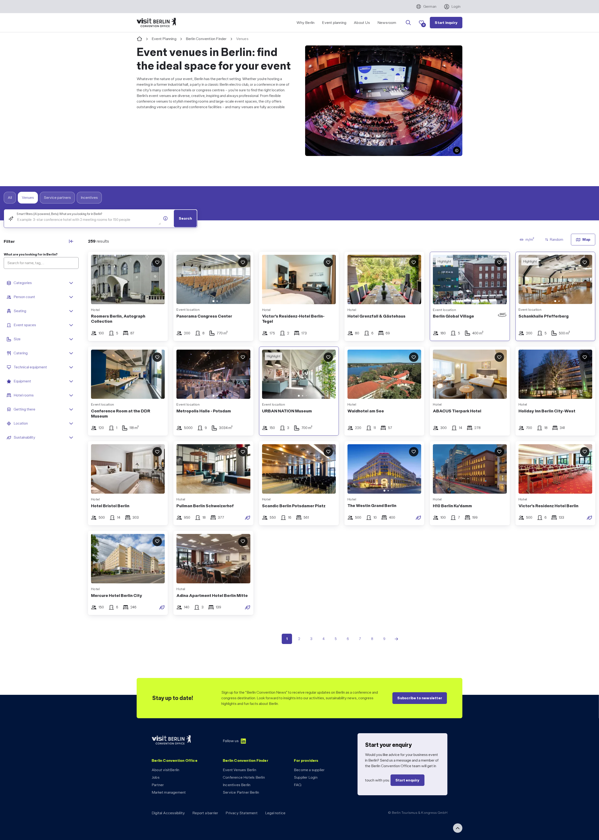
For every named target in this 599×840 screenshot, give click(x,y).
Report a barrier (205, 813)
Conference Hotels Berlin (244, 777)
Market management (169, 792)
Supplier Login (306, 777)
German (429, 6)
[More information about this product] (165, 218)
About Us (362, 22)
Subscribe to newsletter (419, 698)
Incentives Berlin (236, 785)
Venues (28, 197)
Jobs (156, 777)
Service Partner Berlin (241, 792)
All (10, 197)
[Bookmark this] (157, 262)
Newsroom (386, 22)
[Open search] (408, 22)
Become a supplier (309, 770)
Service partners (57, 197)
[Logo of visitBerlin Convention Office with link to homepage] (156, 22)
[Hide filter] (71, 241)
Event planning (334, 22)
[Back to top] (457, 828)
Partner (158, 785)
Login (455, 6)
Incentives (89, 197)
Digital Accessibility (168, 813)
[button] (456, 150)
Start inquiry (446, 22)
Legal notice (275, 813)
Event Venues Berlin (239, 770)
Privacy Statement (241, 813)
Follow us (231, 741)
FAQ (298, 785)
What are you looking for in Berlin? (31, 254)
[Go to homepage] (139, 39)
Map (586, 239)
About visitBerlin (165, 770)
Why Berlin (305, 22)
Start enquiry (407, 780)
